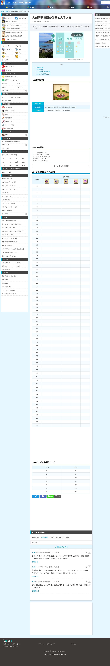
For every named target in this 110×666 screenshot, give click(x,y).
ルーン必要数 (39, 69)
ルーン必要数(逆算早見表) (42, 72)
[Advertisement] (61, 128)
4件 (49, 21)
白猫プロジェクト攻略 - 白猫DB (18, 2)
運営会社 (53, 651)
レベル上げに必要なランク (43, 74)
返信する (35, 562)
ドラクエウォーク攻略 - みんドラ (46, 644)
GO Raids (74, 644)
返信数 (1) (35, 591)
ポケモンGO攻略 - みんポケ (10, 646)
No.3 (33, 567)
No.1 (33, 581)
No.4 (33, 552)
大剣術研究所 (39, 67)
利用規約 (47, 651)
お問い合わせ (61, 651)
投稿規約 (44, 537)
